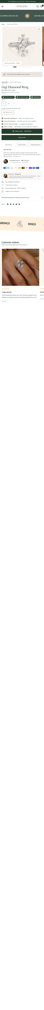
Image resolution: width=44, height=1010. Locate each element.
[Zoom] (39, 29)
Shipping (4, 92)
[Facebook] (8, 204)
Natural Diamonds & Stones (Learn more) (15, 197)
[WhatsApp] (16, 204)
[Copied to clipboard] (19, 204)
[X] (10, 204)
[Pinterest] (13, 204)
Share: (3, 204)
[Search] (37, 6)
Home (3, 24)
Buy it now (22, 137)
